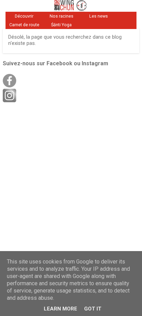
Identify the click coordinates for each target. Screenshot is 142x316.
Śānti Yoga (61, 24)
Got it (92, 309)
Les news (98, 16)
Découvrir (24, 16)
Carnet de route (24, 24)
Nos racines (61, 16)
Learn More (60, 309)
